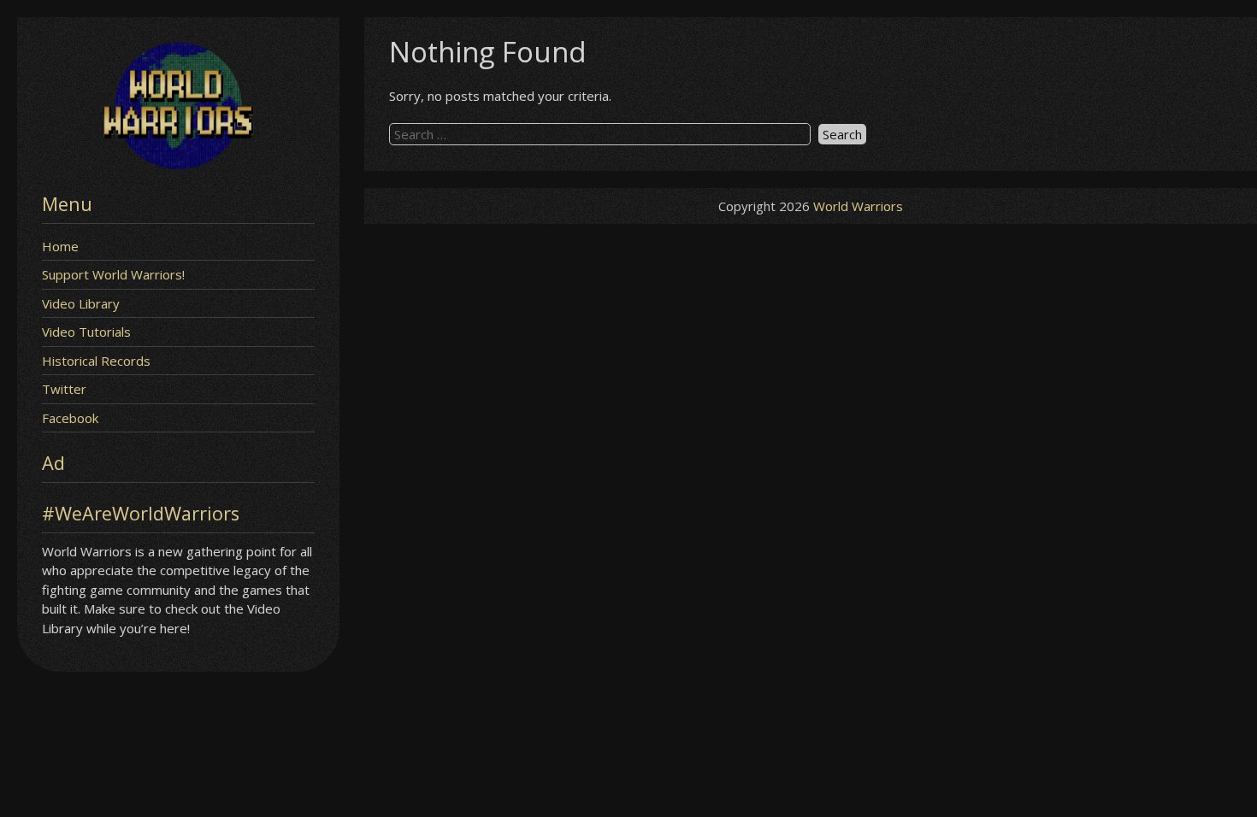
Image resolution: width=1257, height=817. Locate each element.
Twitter (64, 388)
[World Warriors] (178, 164)
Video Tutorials (86, 331)
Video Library (81, 303)
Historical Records (96, 360)
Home (60, 246)
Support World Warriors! (113, 274)
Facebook (70, 417)
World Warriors (858, 206)
